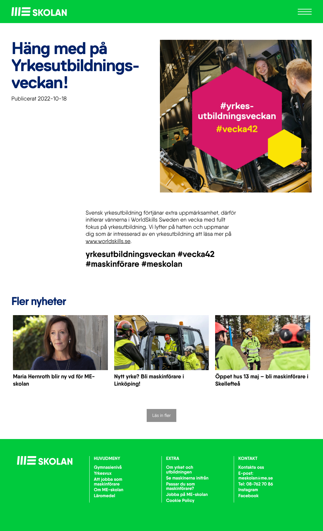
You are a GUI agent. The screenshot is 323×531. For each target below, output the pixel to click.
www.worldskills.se (108, 241)
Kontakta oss (251, 467)
